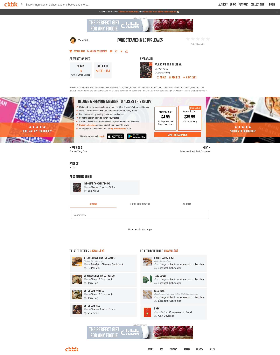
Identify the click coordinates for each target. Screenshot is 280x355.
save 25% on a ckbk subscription (159, 11)
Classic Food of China (168, 64)
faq (161, 349)
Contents (191, 77)
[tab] (93, 204)
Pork (74, 167)
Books (233, 5)
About (163, 77)
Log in (102, 136)
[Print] (111, 51)
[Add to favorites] (116, 51)
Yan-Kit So (83, 40)
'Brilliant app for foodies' (37, 131)
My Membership (118, 128)
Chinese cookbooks (129, 11)
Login (272, 5)
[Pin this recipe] (121, 51)
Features (244, 5)
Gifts (212, 349)
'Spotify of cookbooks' (243, 131)
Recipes (176, 77)
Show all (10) (97, 251)
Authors (223, 5)
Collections (257, 5)
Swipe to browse (87, 124)
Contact (173, 349)
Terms (187, 349)
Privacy (199, 349)
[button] (22, 4)
